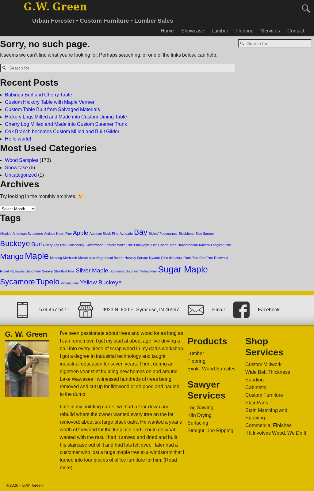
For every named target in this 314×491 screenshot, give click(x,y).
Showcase (192, 30)
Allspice (5, 233)
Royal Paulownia (12, 271)
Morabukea (86, 258)
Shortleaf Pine (64, 271)
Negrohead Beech (109, 258)
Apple (80, 233)
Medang (56, 258)
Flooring (245, 30)
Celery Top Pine (55, 245)
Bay (140, 232)
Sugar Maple (183, 269)
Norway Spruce (136, 258)
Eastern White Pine (119, 245)
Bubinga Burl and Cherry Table (38, 94)
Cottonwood (94, 245)
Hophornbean (188, 245)
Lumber (220, 30)
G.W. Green (55, 6)
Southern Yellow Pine (141, 271)
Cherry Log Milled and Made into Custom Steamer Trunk (66, 124)
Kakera (204, 245)
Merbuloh (70, 258)
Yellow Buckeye (101, 282)
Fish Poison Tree (163, 245)
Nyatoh (154, 258)
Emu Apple (142, 245)
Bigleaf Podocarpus (163, 233)
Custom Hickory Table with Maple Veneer (49, 102)
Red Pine (206, 258)
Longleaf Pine (221, 245)
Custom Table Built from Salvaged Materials (52, 109)
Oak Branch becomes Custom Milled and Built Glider (62, 131)
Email (218, 310)
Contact (295, 30)
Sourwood (116, 271)
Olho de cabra (171, 258)
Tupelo (47, 282)
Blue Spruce (205, 233)
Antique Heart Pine (58, 233)
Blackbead (186, 233)
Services (270, 30)
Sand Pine (33, 271)
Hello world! (18, 138)
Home (167, 30)
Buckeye (15, 243)
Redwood (221, 258)
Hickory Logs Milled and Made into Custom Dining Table (66, 116)
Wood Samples (21, 160)
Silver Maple (92, 270)
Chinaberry (76, 245)
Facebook (269, 310)
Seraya (47, 271)
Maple (37, 256)
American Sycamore (28, 233)
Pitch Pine (190, 258)
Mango (12, 256)
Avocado (126, 233)
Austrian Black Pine (104, 233)
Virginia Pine (70, 283)
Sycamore (17, 282)
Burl (36, 244)
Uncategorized (21, 175)
